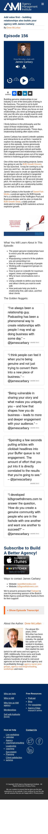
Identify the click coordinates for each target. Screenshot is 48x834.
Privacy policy (38, 793)
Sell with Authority (12, 714)
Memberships (10, 710)
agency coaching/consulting (23, 666)
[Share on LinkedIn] (25, 93)
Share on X (34, 342)
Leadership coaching (11, 747)
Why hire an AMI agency (11, 704)
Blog (30, 701)
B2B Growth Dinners (32, 164)
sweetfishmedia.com (26, 584)
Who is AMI (9, 698)
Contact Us (31, 730)
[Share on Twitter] (19, 93)
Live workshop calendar (12, 736)
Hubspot (35, 591)
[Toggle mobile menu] (42, 4)
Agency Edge (34, 708)
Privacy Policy (30, 786)
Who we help (10, 694)
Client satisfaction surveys (14, 758)
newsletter (36, 705)
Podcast (31, 698)
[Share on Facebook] (14, 93)
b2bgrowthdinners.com (27, 586)
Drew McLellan (13, 28)
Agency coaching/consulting (15, 741)
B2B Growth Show (12, 202)
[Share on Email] (30, 93)
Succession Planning (11, 753)
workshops (9, 669)
